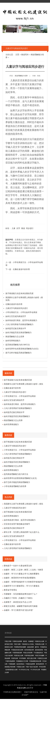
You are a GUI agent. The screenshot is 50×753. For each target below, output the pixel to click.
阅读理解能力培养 (21, 76)
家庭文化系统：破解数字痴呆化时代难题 (20, 606)
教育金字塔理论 (10, 590)
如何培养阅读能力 (12, 341)
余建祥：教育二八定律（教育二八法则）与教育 (23, 570)
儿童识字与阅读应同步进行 (16, 308)
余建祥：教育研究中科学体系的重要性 (20, 578)
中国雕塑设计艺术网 (22, 661)
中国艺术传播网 (39, 655)
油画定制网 (30, 647)
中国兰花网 (17, 644)
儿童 (13, 228)
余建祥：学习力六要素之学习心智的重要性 (21, 574)
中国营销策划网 (17, 652)
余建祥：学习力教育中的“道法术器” (18, 610)
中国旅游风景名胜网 (17, 650)
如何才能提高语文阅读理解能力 (18, 332)
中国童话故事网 (30, 664)
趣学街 (37, 647)
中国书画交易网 (29, 655)
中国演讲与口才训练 (28, 644)
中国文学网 (8, 641)
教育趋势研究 (40, 664)
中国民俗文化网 (18, 655)
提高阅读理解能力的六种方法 (17, 345)
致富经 (25, 641)
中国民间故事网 (10, 661)
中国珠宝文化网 (42, 658)
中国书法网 (14, 658)
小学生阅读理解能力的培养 (15, 486)
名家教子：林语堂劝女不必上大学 (18, 602)
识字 (18, 228)
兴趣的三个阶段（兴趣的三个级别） (19, 598)
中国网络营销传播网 (20, 647)
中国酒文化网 (21, 667)
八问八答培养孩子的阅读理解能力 (19, 324)
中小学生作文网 (35, 669)
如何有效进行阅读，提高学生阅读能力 (21, 320)
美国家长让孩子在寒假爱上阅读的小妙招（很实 (23, 384)
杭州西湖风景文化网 (11, 669)
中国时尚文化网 (39, 641)
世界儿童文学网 (31, 658)
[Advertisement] (25, 725)
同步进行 (29, 228)
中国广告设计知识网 (32, 667)
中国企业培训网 (27, 652)
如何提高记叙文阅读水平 (15, 328)
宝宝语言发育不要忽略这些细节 (17, 524)
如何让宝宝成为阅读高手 (15, 316)
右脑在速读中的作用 (21, 269)
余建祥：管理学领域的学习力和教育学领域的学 (23, 582)
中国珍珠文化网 (39, 644)
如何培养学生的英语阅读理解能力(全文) (22, 349)
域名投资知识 (20, 664)
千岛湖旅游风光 (38, 652)
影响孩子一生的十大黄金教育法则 (18, 566)
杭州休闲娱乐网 (29, 650)
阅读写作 (25, 55)
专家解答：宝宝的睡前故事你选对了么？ (20, 594)
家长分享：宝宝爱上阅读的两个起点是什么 (21, 532)
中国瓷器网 (12, 664)
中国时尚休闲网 (17, 641)
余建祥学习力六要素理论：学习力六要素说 (21, 586)
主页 (17, 55)
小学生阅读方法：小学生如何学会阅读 (21, 312)
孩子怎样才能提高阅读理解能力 (18, 353)
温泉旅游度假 (39, 650)
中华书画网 (22, 658)
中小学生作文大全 (24, 669)
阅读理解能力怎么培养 (14, 336)
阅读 (23, 228)
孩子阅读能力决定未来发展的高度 (19, 293)
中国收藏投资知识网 (35, 661)
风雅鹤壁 (31, 641)
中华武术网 (42, 667)
